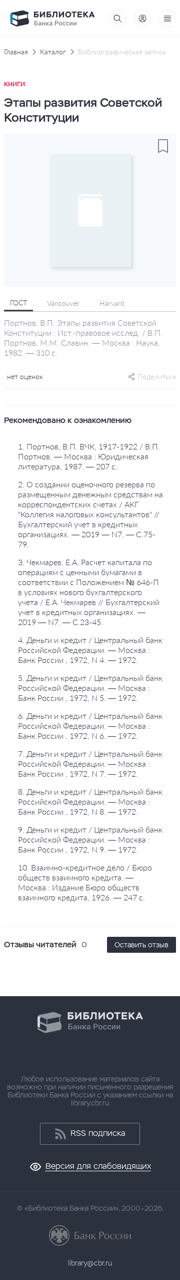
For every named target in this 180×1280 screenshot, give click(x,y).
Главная (16, 52)
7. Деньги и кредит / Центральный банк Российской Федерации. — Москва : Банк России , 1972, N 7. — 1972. (90, 763)
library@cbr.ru (90, 1263)
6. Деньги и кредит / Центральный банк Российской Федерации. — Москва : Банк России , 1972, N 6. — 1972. (90, 725)
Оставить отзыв (141, 944)
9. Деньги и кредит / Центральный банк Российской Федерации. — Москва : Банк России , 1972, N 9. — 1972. (90, 839)
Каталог (53, 52)
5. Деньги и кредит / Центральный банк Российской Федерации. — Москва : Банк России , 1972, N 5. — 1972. (90, 687)
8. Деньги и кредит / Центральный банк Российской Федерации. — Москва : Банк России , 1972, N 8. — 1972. (90, 801)
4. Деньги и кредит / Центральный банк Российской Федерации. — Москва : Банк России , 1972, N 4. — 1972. (90, 649)
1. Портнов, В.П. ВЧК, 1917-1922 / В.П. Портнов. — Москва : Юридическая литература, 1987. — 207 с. (89, 456)
